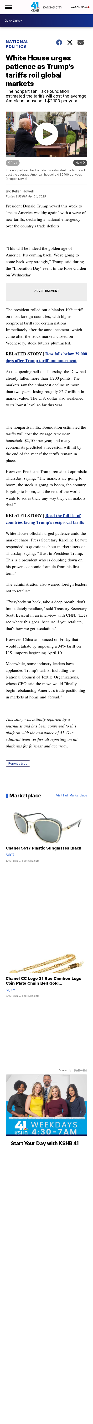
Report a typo (17, 763)
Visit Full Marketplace (71, 795)
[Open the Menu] (8, 7)
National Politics (17, 44)
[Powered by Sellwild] (80, 1070)
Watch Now (79, 7)
